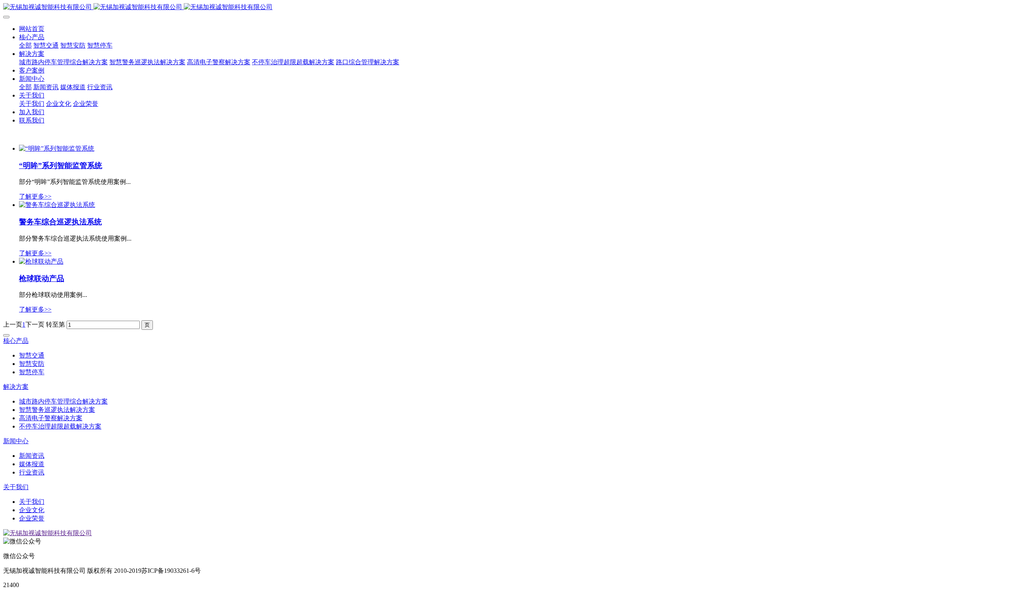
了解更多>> (35, 196)
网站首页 (31, 28)
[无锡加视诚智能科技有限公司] (507, 7)
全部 (25, 45)
